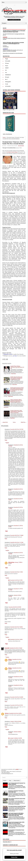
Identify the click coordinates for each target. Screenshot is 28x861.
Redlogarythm (8, 81)
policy (6, 53)
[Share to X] (5, 359)
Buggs (6, 58)
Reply (6, 440)
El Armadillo (7, 61)
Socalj (6, 84)
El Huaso (7, 63)
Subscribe (14, 857)
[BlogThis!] (4, 359)
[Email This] (3, 359)
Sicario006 (7, 648)
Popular (4, 780)
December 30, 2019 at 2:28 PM (15, 713)
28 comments (21, 145)
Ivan (6, 72)
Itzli (6, 70)
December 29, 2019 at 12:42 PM (16, 697)
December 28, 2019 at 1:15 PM (16, 572)
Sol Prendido (7, 86)
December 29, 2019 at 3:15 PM (16, 580)
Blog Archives (17, 780)
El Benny (10, 659)
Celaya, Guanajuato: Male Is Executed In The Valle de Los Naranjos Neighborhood (16, 400)
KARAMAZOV (8, 74)
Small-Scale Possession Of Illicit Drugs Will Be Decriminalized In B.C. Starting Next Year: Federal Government (17, 389)
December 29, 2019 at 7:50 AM (16, 648)
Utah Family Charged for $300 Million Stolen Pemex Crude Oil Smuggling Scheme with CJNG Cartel (16, 814)
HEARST (7, 67)
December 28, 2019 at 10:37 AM (16, 429)
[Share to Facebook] (7, 359)
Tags (10, 780)
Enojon (6, 65)
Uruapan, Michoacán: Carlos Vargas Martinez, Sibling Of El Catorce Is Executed (16, 411)
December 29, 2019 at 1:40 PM (16, 639)
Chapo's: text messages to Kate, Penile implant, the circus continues (16, 823)
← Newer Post (5, 422)
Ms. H (6, 79)
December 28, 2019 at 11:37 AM (16, 542)
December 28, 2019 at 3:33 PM (15, 607)
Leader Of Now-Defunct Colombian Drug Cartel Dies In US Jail (17, 367)
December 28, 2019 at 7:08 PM (16, 627)
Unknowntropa (11, 562)
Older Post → (23, 422)
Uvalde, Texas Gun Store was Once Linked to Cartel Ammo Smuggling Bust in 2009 (16, 378)
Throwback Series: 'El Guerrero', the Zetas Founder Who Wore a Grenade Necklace (13, 142)
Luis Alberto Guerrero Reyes (11, 152)
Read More (13, 373)
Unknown (7, 713)
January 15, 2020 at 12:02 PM (16, 738)
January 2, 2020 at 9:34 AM (15, 721)
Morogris (7, 77)
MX (9, 580)
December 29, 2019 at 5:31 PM (16, 705)
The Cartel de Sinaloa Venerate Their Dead (17, 806)
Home (4, 137)
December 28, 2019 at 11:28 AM (16, 535)
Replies (7, 442)
